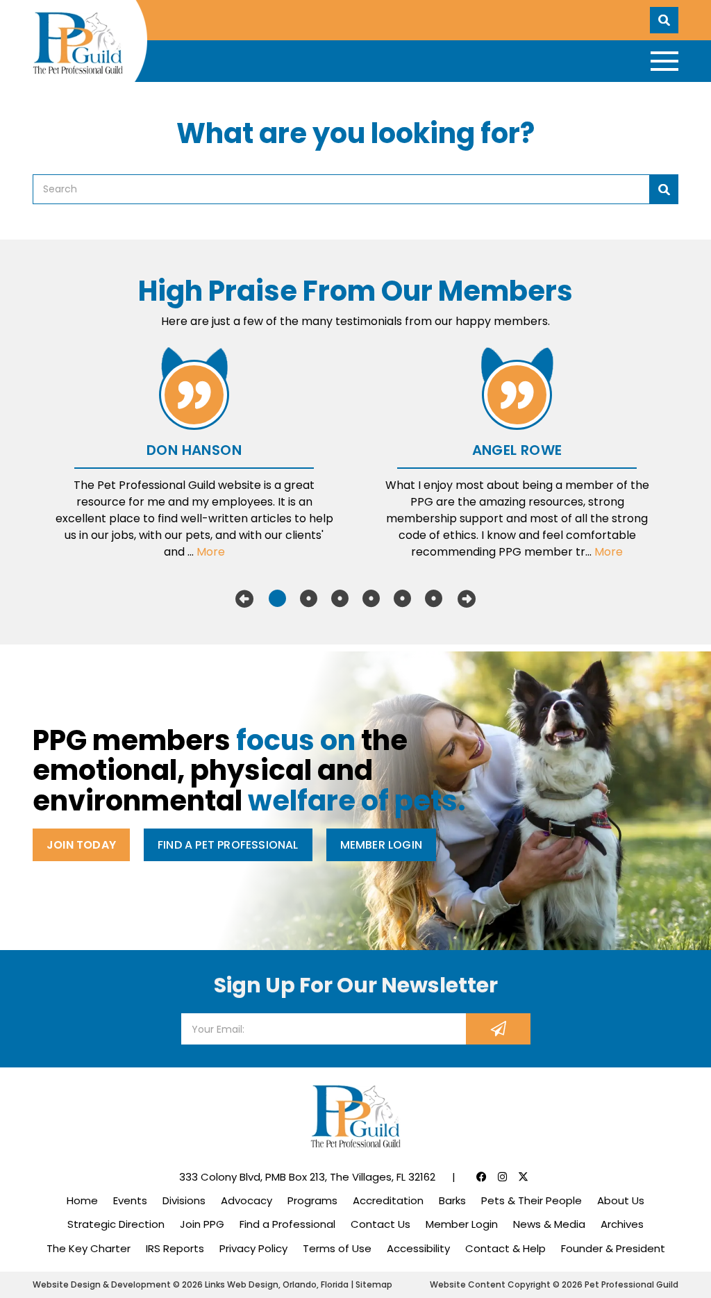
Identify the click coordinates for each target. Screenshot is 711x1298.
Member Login (381, 845)
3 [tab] (340, 598)
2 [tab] (308, 598)
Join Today (81, 845)
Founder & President (613, 1248)
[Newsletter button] (498, 1029)
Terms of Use (337, 1248)
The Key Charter (89, 1248)
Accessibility (418, 1248)
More (210, 552)
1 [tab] (277, 598)
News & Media (549, 1224)
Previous (244, 599)
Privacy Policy (253, 1248)
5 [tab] (402, 598)
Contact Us (380, 1224)
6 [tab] (433, 598)
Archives (622, 1224)
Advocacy (246, 1200)
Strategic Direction (116, 1224)
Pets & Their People (531, 1200)
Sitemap (374, 1284)
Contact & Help (505, 1248)
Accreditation (388, 1200)
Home (82, 1200)
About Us (620, 1200)
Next (467, 599)
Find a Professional (287, 1224)
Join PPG (202, 1224)
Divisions (184, 1200)
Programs (312, 1200)
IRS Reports (175, 1248)
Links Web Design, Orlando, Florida (278, 1284)
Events (130, 1200)
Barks (452, 1200)
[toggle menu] (664, 61)
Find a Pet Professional (228, 845)
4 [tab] (371, 598)
